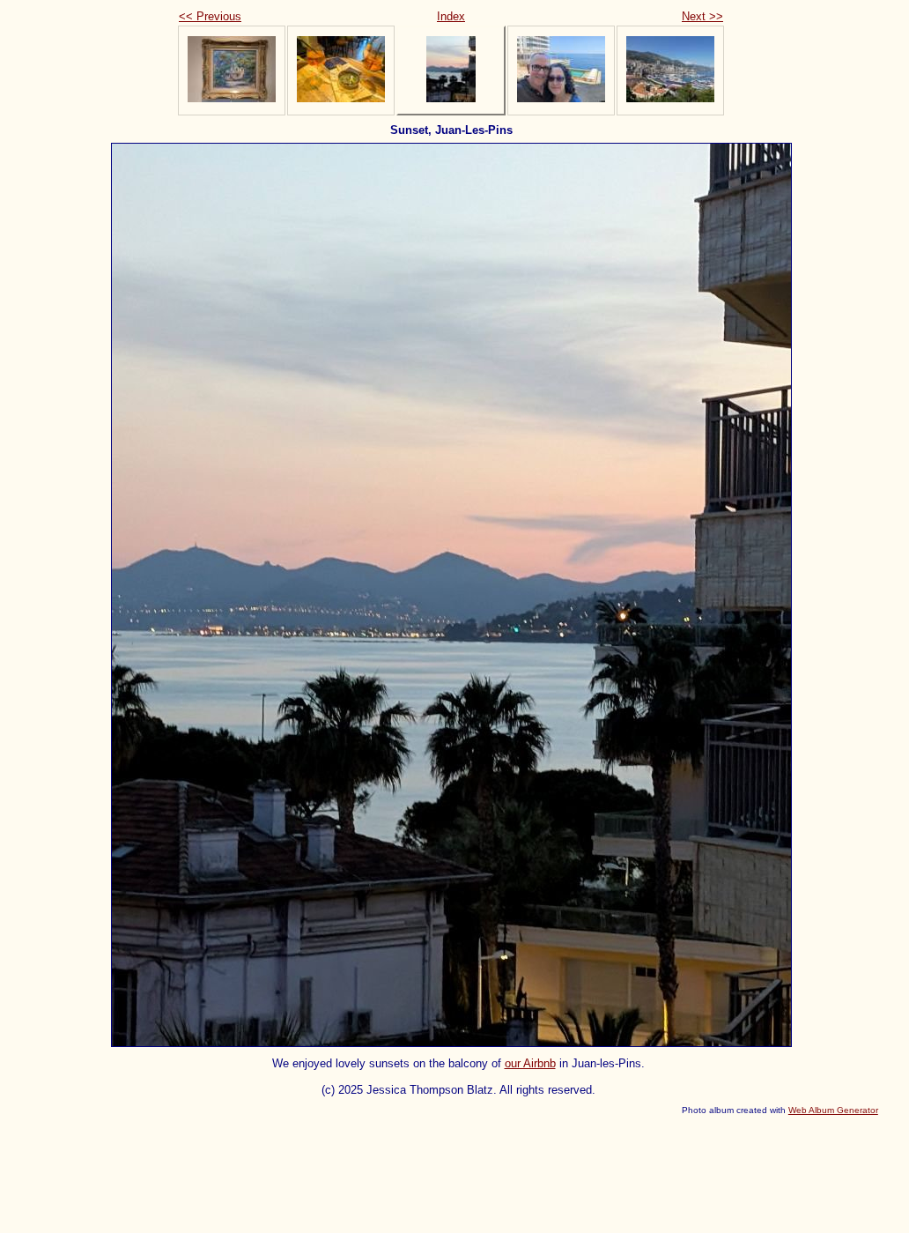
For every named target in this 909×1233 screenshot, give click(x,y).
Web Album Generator (833, 1110)
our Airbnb (530, 1063)
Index (451, 16)
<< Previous (210, 16)
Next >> (702, 16)
